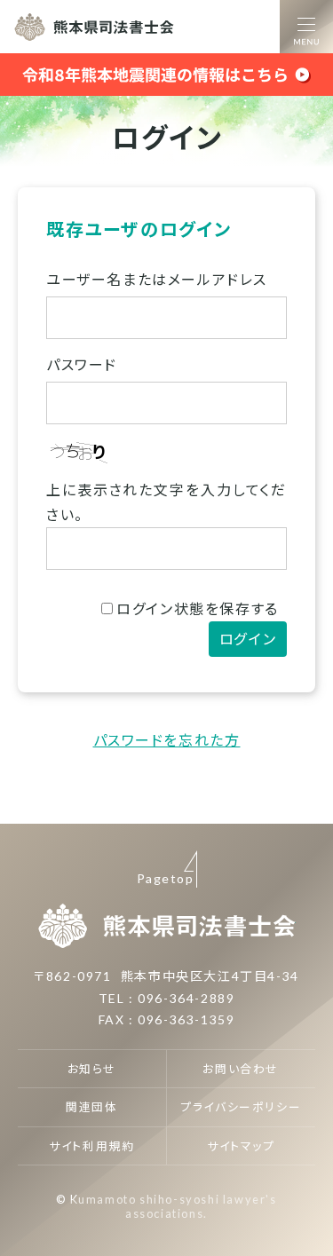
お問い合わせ (240, 1069)
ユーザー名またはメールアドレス (156, 279)
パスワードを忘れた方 (167, 739)
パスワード (81, 364)
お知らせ (91, 1069)
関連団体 (91, 1107)
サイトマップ (241, 1146)
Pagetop (165, 878)
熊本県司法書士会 (94, 26)
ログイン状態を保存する (197, 608)
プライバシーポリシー (240, 1107)
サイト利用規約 (91, 1146)
